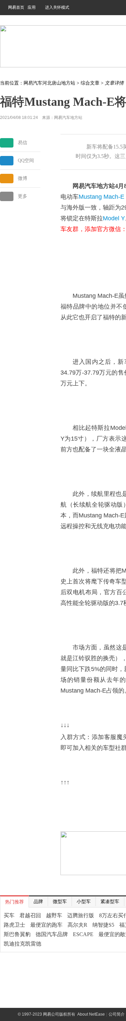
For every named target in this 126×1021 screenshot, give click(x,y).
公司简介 (117, 1014)
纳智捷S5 (103, 925)
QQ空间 (26, 160)
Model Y (114, 218)
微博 (22, 178)
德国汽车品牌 (52, 934)
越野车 (54, 915)
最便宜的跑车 (46, 925)
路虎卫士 (14, 925)
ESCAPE (83, 934)
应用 (32, 7)
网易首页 (16, 7)
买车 (9, 915)
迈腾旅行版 (80, 915)
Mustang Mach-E (101, 196)
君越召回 (30, 915)
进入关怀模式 (57, 7)
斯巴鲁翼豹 (17, 934)
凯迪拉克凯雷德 (22, 944)
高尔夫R (77, 925)
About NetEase (91, 1014)
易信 (22, 142)
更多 (22, 196)
